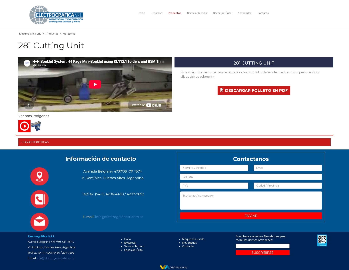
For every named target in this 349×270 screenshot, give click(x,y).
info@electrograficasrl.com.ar (119, 217)
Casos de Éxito (222, 12)
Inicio (142, 12)
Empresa (156, 12)
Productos (52, 33)
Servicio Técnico (197, 12)
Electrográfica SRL (30, 33)
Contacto (263, 12)
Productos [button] (174, 12)
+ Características (34, 142)
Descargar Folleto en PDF (256, 90)
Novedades (244, 12)
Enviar (251, 216)
